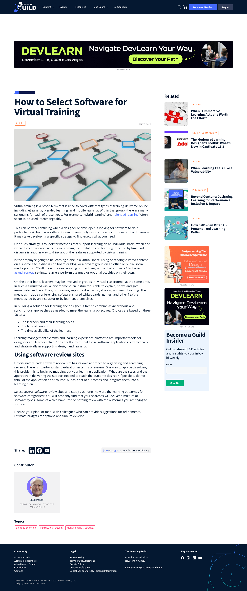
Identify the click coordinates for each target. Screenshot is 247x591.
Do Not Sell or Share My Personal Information (93, 571)
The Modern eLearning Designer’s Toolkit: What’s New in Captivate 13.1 (211, 143)
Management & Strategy (80, 527)
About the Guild (22, 557)
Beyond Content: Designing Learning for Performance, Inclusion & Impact (212, 200)
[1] (123, 54)
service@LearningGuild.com (147, 567)
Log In (225, 7)
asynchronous (24, 272)
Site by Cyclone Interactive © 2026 (29, 583)
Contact (18, 571)
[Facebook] (39, 450)
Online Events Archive (204, 132)
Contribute (20, 567)
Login (115, 450)
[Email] (46, 450)
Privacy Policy (77, 557)
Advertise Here (187, 284)
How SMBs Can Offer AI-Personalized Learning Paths (209, 229)
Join (105, 450)
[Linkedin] (32, 450)
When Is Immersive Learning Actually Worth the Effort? (209, 115)
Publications (199, 190)
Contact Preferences (80, 567)
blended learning (126, 214)
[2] (186, 306)
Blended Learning (26, 527)
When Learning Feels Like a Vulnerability (212, 170)
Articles (20, 123)
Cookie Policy (77, 564)
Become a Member (203, 7)
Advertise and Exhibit (25, 564)
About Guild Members (25, 561)
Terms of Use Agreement (82, 561)
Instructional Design (51, 527)
